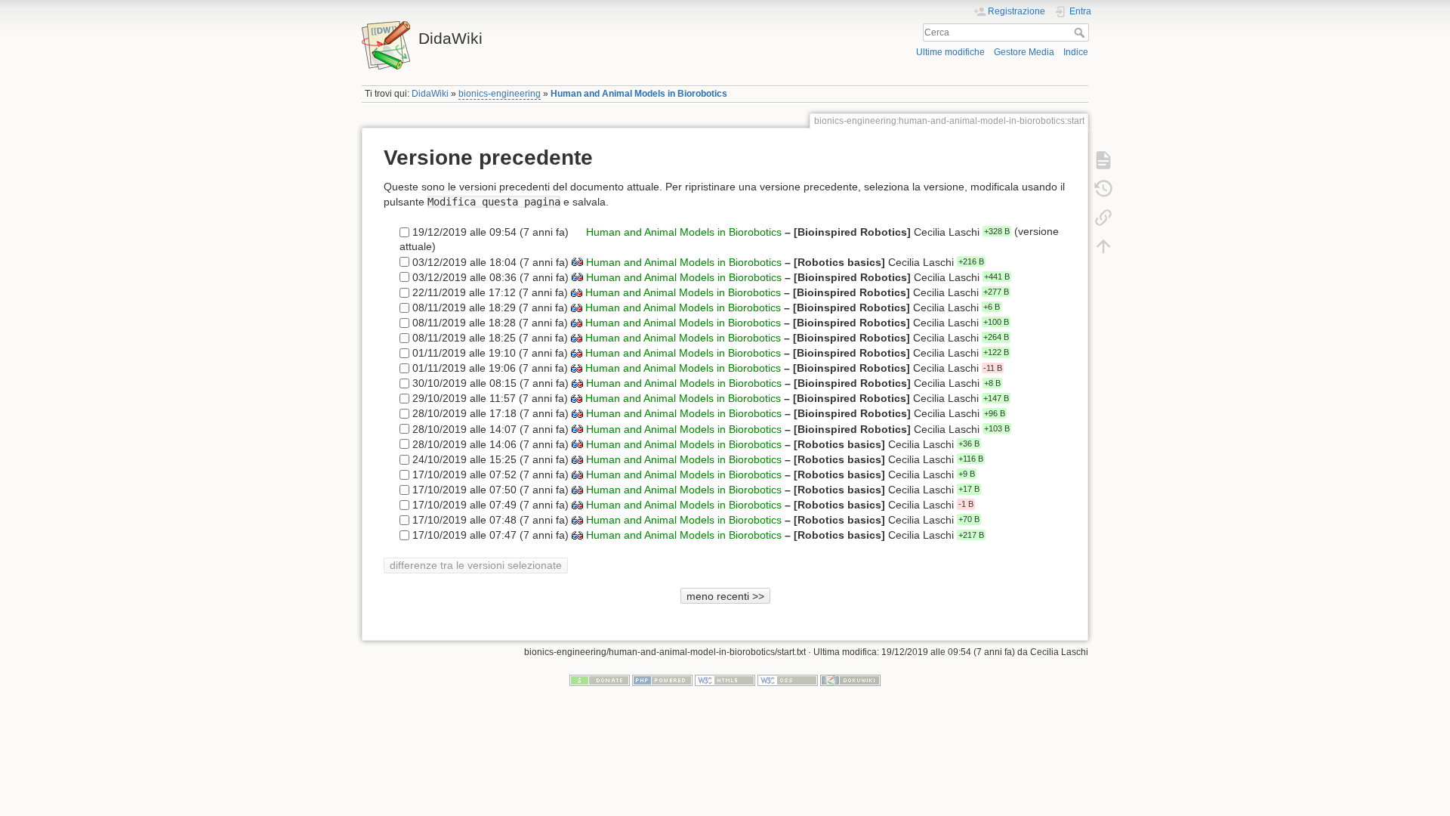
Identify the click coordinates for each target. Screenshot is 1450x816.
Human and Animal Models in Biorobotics (639, 93)
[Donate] (599, 679)
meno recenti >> (725, 596)
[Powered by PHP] (662, 679)
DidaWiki (430, 93)
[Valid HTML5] (725, 679)
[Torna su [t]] (1103, 246)
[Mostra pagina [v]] (1103, 160)
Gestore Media (1024, 52)
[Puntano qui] (1103, 217)
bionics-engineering (499, 93)
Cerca (1081, 32)
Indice (1075, 52)
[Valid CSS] (787, 679)
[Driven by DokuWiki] (850, 679)
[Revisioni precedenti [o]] (1103, 189)
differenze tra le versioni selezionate (476, 565)
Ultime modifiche (950, 52)
